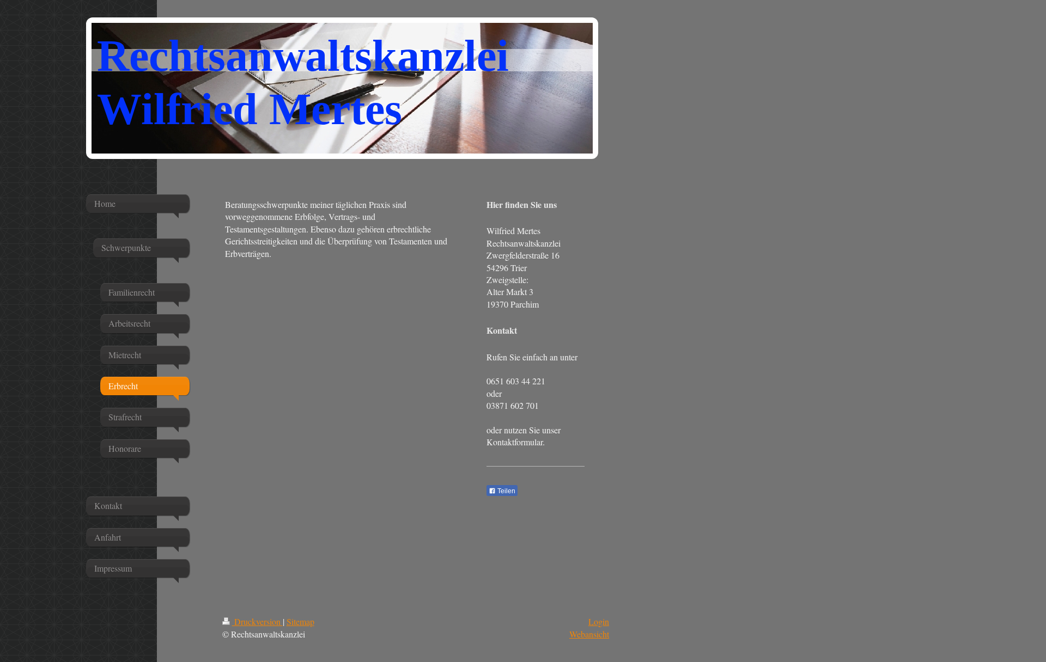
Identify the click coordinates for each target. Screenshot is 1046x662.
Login (598, 621)
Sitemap (300, 621)
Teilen (505, 491)
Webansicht (589, 634)
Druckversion (257, 621)
